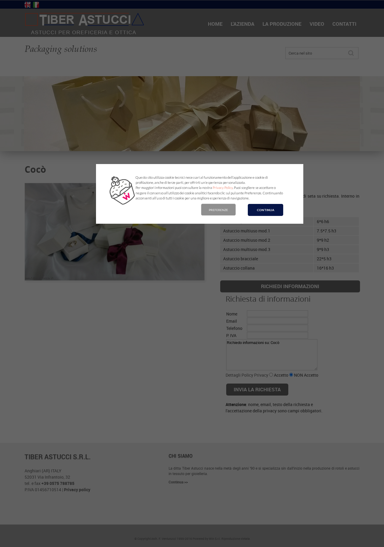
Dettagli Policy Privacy (247, 375)
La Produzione (282, 23)
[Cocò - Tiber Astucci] (85, 33)
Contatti (344, 23)
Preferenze (218, 210)
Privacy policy (77, 489)
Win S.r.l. (215, 539)
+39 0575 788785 (57, 483)
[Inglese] (28, 5)
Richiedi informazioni (290, 286)
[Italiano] (36, 5)
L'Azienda (242, 23)
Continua (265, 210)
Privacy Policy (223, 188)
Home (215, 23)
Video (317, 23)
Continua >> (178, 482)
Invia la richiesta (257, 389)
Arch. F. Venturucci (163, 539)
